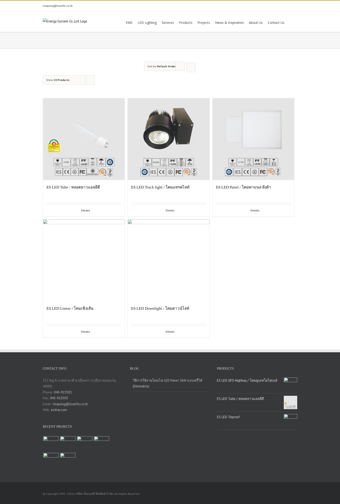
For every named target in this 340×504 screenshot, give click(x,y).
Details (85, 210)
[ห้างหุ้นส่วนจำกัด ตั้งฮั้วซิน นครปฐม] (51, 444)
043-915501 (63, 392)
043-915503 (59, 398)
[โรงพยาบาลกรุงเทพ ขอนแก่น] (85, 444)
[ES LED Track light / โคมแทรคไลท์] (168, 139)
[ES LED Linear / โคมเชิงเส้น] (84, 260)
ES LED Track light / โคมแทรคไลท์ (160, 187)
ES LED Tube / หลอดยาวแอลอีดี (73, 187)
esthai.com (59, 410)
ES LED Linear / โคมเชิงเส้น (69, 308)
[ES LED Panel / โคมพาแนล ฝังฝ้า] (253, 139)
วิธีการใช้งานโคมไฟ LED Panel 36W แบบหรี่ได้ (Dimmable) (167, 383)
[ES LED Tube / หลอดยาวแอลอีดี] (84, 139)
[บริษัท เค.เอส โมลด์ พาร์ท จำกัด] (68, 444)
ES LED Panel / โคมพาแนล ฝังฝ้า (243, 187)
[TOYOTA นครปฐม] (101, 444)
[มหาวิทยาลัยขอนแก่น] (51, 460)
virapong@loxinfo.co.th (58, 5)
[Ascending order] (191, 67)
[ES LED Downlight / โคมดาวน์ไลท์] (168, 260)
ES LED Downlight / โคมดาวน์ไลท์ (160, 308)
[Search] (291, 22)
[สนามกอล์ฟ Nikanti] (68, 460)
